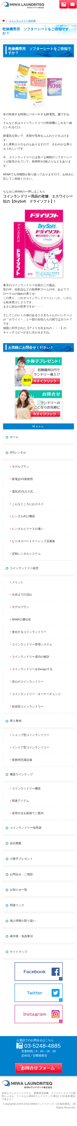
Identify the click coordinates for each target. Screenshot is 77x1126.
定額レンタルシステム (26, 553)
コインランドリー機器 (26, 788)
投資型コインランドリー (28, 706)
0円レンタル (18, 452)
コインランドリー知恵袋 (25, 827)
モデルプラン (20, 466)
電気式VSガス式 (22, 491)
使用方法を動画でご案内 (29, 813)
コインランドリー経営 (24, 568)
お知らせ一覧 (18, 889)
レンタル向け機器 (23, 516)
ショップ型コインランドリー (30, 734)
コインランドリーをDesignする (32, 669)
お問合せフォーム (39, 1067)
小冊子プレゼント (21, 858)
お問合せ (72, 4)
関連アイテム (20, 800)
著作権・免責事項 (21, 936)
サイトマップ (18, 951)
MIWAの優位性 (21, 619)
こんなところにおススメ (28, 504)
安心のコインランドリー (28, 681)
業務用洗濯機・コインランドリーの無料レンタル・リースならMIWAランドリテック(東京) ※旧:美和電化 (39, 1095)
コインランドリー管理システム (32, 644)
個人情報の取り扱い (23, 920)
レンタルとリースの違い (28, 528)
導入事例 (15, 720)
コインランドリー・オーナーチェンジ (36, 694)
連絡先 (63, 4)
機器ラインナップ (21, 774)
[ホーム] (4, 20)
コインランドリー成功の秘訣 (30, 656)
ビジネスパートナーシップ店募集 (33, 541)
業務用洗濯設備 (22, 759)
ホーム (14, 437)
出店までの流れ (22, 594)
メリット (17, 582)
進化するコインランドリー (29, 632)
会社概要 (15, 843)
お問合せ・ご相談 (21, 874)
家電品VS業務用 (22, 479)
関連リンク (17, 905)
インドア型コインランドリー (30, 747)
